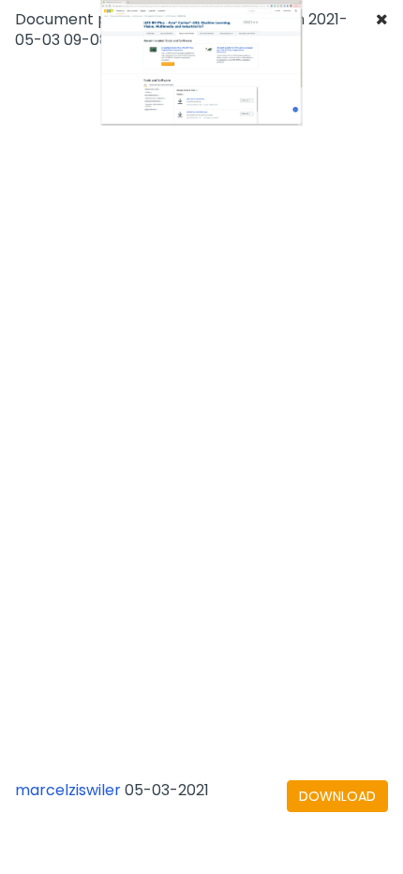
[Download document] (337, 796)
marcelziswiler (68, 790)
